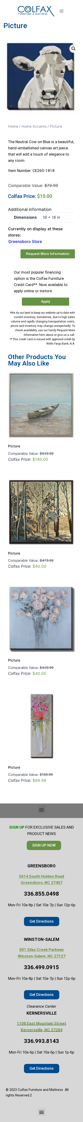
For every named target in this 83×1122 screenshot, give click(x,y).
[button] (73, 48)
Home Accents (34, 126)
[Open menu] (61, 11)
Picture (14, 446)
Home (13, 126)
